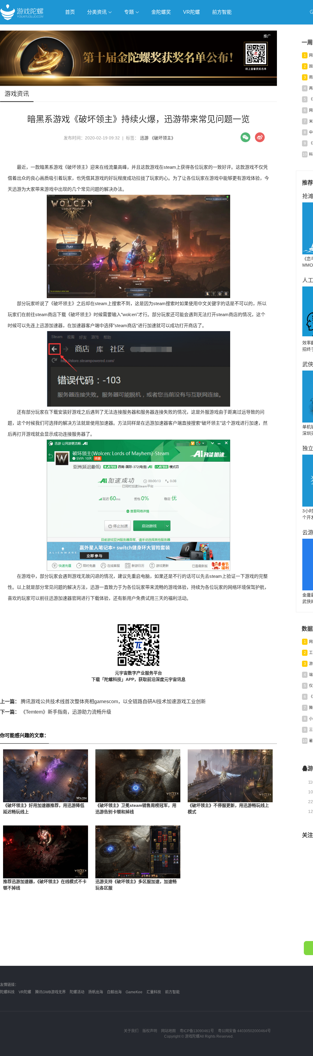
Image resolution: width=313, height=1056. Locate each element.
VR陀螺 (191, 12)
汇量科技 (153, 992)
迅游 (144, 137)
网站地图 (168, 1031)
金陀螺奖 (161, 12)
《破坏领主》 (162, 137)
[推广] (138, 84)
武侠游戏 (124, 29)
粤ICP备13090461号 (197, 1031)
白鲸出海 (114, 992)
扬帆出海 (95, 992)
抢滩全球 (73, 29)
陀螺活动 (77, 992)
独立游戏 (150, 29)
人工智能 (98, 29)
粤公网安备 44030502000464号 (244, 1031)
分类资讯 (97, 12)
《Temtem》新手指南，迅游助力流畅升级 (55, 711)
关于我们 (131, 1031)
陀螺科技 (7, 992)
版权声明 (149, 1031)
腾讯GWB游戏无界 (50, 992)
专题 (129, 12)
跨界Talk (72, 46)
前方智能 (222, 12)
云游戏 (174, 29)
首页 (70, 12)
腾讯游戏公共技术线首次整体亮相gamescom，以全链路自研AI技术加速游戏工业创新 (103, 701)
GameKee (134, 992)
